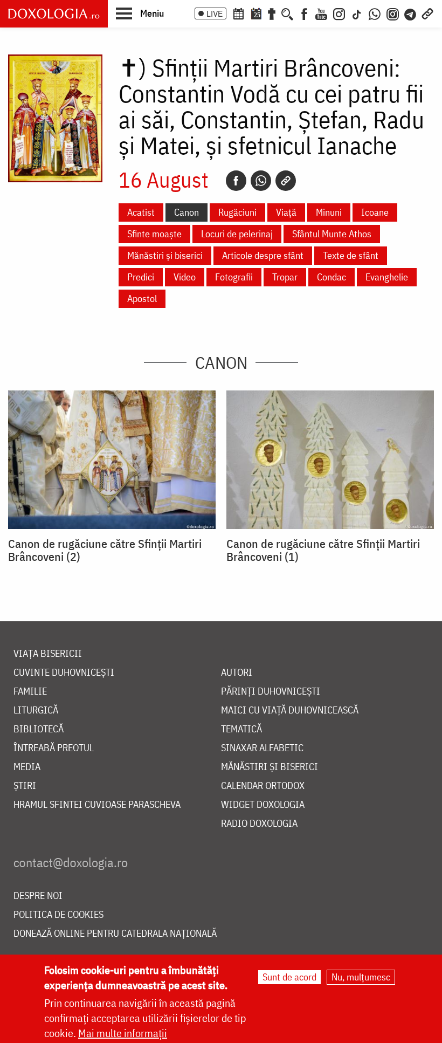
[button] (140, 13)
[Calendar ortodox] (238, 13)
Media (26, 767)
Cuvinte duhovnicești (63, 672)
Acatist (141, 212)
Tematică (241, 729)
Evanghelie (386, 277)
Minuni (329, 212)
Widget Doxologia (263, 805)
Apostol (142, 298)
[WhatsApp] (374, 13)
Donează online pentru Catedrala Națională (115, 933)
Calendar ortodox (263, 786)
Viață (286, 212)
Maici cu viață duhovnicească (289, 710)
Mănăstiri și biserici (165, 255)
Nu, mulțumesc (361, 977)
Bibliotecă (38, 729)
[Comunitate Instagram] (392, 13)
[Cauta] (287, 13)
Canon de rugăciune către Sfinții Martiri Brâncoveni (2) (105, 550)
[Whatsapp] (261, 180)
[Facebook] (304, 13)
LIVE (214, 13)
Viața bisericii (47, 654)
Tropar (285, 277)
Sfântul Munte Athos (331, 234)
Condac (331, 277)
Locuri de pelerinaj (237, 234)
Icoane (375, 212)
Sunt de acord (289, 977)
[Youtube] (321, 13)
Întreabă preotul (53, 748)
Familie (30, 691)
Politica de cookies (58, 915)
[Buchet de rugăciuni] (271, 13)
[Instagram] (339, 13)
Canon (186, 212)
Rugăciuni (237, 212)
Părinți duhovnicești (270, 691)
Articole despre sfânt (262, 255)
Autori (236, 672)
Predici (140, 277)
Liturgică (35, 710)
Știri (24, 786)
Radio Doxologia (259, 823)
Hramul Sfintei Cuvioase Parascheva (97, 805)
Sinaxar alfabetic (262, 748)
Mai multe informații (122, 1033)
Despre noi (38, 896)
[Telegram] (410, 13)
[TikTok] (356, 13)
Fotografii (234, 277)
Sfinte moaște (154, 234)
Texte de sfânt (350, 255)
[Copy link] (285, 180)
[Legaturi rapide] (427, 13)
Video (185, 277)
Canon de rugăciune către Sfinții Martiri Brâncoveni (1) (323, 550)
